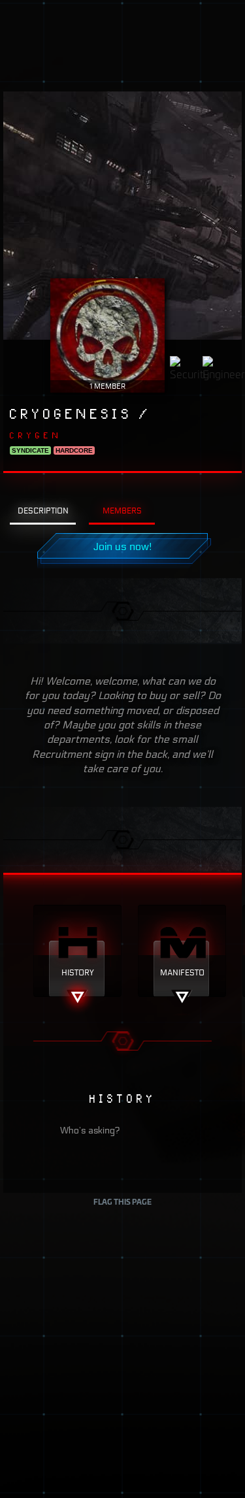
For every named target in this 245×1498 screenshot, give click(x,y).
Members (122, 510)
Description (43, 510)
